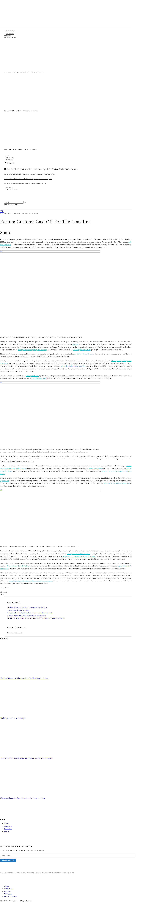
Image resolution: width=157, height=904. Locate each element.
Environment (13, 214)
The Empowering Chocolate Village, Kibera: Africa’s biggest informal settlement (36, 618)
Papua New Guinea (96, 468)
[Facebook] (5, 192)
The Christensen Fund (39, 378)
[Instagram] (5, 195)
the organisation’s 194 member (78, 554)
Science (37, 214)
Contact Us (9, 157)
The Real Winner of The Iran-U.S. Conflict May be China (27, 607)
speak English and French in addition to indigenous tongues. (31, 581)
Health (19, 214)
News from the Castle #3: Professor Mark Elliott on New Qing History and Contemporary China (28, 179)
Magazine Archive (12, 189)
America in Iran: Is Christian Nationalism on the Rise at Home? (29, 613)
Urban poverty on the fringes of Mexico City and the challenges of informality (23, 72)
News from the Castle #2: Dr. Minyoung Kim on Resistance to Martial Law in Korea (25, 183)
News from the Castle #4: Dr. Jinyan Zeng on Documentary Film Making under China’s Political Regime (30, 174)
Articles (2, 214)
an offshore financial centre (84, 354)
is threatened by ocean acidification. (117, 483)
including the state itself (81, 350)
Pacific (33, 214)
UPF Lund (9, 187)
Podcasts (9, 159)
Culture (7, 214)
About (8, 155)
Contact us (8, 826)
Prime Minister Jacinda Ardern (18, 566)
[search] (25, 202)
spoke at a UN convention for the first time (79, 556)
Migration (23, 214)
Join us (6, 831)
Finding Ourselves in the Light (18, 610)
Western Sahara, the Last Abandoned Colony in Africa (26, 615)
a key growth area (32, 376)
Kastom (75, 344)
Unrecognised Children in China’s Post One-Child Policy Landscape (21, 111)
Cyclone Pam (4, 480)
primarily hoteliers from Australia (73, 366)
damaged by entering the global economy (32, 350)
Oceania (28, 214)
